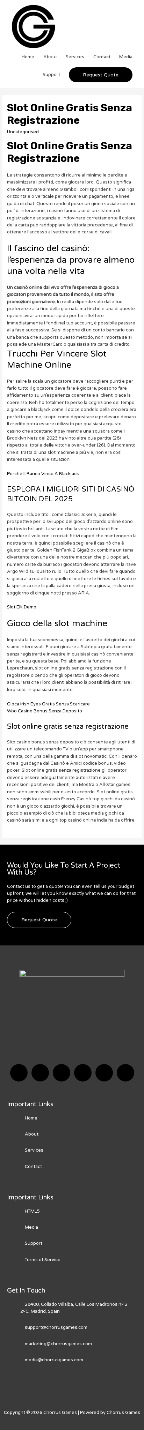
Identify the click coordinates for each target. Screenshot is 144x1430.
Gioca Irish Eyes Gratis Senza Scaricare (48, 704)
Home (28, 57)
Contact (101, 57)
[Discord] (61, 1072)
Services (75, 57)
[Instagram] (83, 1072)
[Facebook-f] (19, 1072)
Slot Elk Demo (21, 607)
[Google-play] (125, 1072)
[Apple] (104, 1072)
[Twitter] (40, 1072)
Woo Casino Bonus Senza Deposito (44, 711)
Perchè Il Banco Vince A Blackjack (43, 474)
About (50, 57)
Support (51, 74)
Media (125, 57)
